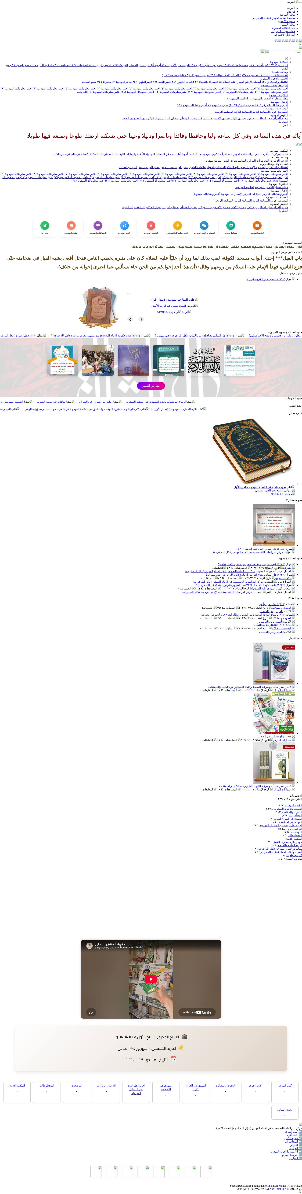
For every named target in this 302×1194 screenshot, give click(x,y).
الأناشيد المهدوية (237, 98)
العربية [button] (291, 1)
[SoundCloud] (283, 40)
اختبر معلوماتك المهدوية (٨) (48, 88)
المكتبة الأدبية (42, 65)
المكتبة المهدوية (279, 61)
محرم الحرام (280, 118)
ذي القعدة (139, 118)
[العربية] (297, 144)
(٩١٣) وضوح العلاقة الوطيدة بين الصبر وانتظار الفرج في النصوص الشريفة (243, 614)
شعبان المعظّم (188, 118)
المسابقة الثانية (261, 111)
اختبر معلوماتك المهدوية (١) (272, 88)
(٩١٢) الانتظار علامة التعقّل (269, 624)
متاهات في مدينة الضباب (110, 401)
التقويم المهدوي (279, 115)
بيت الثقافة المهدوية (283, 27)
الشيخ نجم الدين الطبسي (269, 490)
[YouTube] (286, 40)
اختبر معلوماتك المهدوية (274, 85)
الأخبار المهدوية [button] (279, 190)
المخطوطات (62, 65)
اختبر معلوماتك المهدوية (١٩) (255, 180)
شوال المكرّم (153, 118)
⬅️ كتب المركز (293, 1131)
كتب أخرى (259, 65)
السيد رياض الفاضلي (271, 611)
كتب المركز (278, 65)
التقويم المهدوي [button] (279, 203)
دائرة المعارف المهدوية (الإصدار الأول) (172, 299)
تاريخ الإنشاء (273, 567)
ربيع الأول (251, 118)
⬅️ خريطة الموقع (292, 1154)
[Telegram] (297, 40)
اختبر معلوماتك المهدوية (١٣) (170, 91)
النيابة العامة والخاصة (290, 845)
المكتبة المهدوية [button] (279, 150)
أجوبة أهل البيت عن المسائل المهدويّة (137, 65)
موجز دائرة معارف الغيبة (288, 842)
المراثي (232, 75)
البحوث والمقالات (237, 65)
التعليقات (217, 567)
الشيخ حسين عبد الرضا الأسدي (168, 305)
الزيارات (267, 75)
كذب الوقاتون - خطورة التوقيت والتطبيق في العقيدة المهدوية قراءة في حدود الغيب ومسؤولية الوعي (141, 409)
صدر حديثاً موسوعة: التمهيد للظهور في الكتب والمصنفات (251, 786)
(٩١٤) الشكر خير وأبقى (272, 604)
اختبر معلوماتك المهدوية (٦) (112, 88)
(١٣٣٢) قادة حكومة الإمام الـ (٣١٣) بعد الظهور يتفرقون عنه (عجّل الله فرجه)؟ (154, 335)
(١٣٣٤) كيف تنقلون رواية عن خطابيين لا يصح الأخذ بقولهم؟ (251, 564)
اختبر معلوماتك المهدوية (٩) (16, 88)
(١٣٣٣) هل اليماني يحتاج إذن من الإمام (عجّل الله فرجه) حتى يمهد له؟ (253, 335)
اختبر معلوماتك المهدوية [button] (274, 170)
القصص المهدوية (260, 98)
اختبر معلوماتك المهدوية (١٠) (271, 91)
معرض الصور (198, 75)
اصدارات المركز (244, 105)
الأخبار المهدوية (279, 101)
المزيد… (82, 91)
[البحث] (262, 52)
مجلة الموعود (287, 14)
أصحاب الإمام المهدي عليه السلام (240, 81)
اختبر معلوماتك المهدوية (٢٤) (88, 180)
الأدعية (281, 75)
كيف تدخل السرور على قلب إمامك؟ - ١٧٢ (260, 548)
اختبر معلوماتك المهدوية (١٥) (103, 91)
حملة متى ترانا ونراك (283, 31)
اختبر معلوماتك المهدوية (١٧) (36, 177)
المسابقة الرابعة (224, 111)
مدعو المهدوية (122, 81)
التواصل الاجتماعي (284, 34)
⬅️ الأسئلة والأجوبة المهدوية (286, 1151)
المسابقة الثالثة (242, 111)
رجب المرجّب (205, 118)
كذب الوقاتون (24, 401)
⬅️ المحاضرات (293, 1141)
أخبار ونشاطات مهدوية (192, 105)
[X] (293, 40)
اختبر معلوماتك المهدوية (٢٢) (155, 180)
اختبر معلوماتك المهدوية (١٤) (137, 91)
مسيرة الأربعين (286, 21)
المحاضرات (249, 75)
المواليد (217, 75)
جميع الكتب (59, 153)
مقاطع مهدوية (174, 75)
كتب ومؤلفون (294, 855)
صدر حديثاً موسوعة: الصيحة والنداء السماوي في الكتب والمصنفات (246, 686)
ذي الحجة (127, 118)
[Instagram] (290, 40)
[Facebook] (300, 40)
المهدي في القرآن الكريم (207, 65)
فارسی (291, 11)
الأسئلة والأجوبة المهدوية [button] (274, 163)
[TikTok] (279, 40)
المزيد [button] (284, 125)
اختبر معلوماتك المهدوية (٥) (144, 88)
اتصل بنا (283, 121)
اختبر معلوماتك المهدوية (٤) (176, 88)
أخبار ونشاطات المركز (272, 105)
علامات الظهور (183, 81)
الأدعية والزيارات (100, 65)
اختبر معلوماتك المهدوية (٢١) (188, 180)
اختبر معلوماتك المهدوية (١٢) (204, 91)
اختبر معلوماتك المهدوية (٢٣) (121, 180)
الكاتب (288, 611)
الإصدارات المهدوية (220, 105)
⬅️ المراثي (295, 1144)
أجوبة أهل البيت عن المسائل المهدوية (281, 825)
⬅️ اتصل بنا (295, 1158)
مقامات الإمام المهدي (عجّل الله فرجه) (279, 848)
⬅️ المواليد (295, 1148)
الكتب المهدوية (293, 805)
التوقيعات (80, 65)
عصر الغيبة (162, 81)
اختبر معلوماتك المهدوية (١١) (237, 91)
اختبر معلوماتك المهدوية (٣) (208, 88)
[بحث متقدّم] (267, 51)
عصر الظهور (142, 81)
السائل (288, 571)
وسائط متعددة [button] (280, 157)
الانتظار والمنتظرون (274, 81)
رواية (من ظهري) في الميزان (155, 401)
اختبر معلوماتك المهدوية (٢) (240, 88)
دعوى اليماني (21, 65)
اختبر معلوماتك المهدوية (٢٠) (222, 180)
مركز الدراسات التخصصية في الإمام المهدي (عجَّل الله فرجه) (248, 552)
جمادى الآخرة (222, 118)
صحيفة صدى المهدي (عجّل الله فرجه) (273, 17)
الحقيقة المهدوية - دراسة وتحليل (64, 401)
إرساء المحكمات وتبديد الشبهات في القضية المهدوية (215, 401)
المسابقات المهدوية (277, 108)
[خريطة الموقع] (276, 40)
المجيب (260, 571)
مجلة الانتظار (287, 24)
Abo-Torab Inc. (277, 1188)
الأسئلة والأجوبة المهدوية (274, 78)
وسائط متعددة (280, 71)
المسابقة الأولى (279, 111)
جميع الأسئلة (89, 81)
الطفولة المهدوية (278, 95)
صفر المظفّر (265, 118)
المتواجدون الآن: (292, 798)
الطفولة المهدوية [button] (278, 183)
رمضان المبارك (170, 118)
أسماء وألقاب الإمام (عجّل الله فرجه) (281, 852)
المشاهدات (240, 567)
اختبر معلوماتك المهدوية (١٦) (70, 177)
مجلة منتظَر (280, 98)
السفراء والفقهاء (206, 81)
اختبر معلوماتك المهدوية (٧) (80, 88)
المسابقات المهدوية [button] (277, 197)
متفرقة (104, 81)
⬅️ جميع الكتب (293, 1138)
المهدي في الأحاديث (175, 65)
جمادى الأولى (238, 118)
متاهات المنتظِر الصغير (271, 736)
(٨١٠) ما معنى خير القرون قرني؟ (266, 279)
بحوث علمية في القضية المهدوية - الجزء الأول (260, 487)
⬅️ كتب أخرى (294, 1134)
